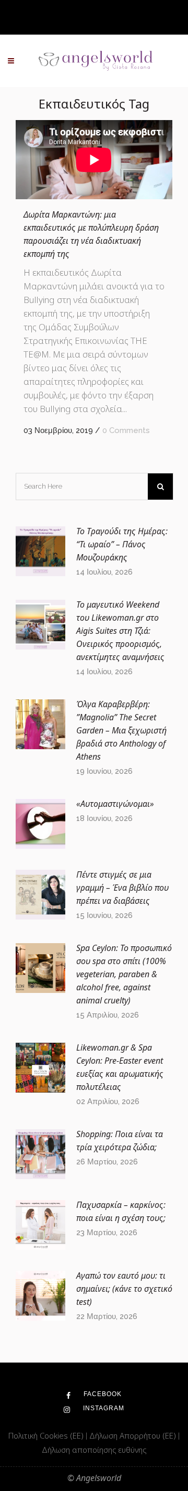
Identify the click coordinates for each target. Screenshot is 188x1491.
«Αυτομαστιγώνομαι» (115, 803)
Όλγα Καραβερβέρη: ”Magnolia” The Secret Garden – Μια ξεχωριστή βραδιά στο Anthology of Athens (121, 730)
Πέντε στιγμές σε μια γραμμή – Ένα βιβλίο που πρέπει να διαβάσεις (122, 887)
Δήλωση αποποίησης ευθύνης (94, 1449)
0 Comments (126, 430)
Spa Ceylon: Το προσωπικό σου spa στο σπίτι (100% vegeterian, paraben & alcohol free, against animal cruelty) (124, 974)
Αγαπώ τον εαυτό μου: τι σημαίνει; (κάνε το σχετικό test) (124, 1289)
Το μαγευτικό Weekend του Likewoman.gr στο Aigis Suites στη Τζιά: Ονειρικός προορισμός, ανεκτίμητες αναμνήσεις (120, 631)
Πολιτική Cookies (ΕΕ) (47, 1435)
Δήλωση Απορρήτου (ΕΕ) (133, 1435)
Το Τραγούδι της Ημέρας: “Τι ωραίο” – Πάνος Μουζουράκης (122, 544)
